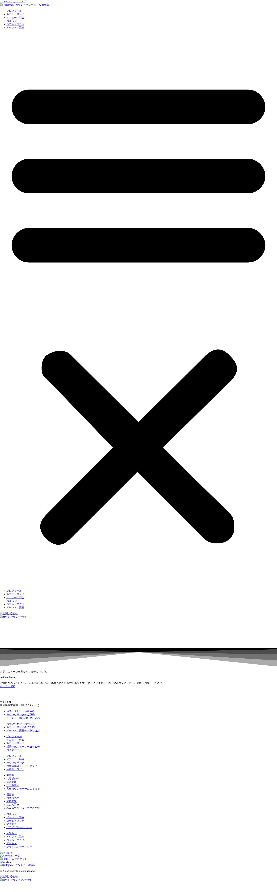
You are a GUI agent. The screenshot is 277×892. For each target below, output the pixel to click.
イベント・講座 (15, 27)
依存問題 (11, 782)
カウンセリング (15, 14)
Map (35, 705)
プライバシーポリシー (19, 827)
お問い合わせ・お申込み (20, 711)
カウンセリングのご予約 (20, 714)
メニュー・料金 (15, 17)
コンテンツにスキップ (13, 1)
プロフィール (14, 10)
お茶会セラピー (15, 750)
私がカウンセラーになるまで (23, 788)
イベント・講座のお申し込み (23, 718)
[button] (138, 309)
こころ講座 (12, 785)
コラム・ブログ (15, 24)
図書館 (10, 775)
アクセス (11, 824)
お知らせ (11, 21)
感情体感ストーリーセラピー (23, 746)
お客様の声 (12, 778)
